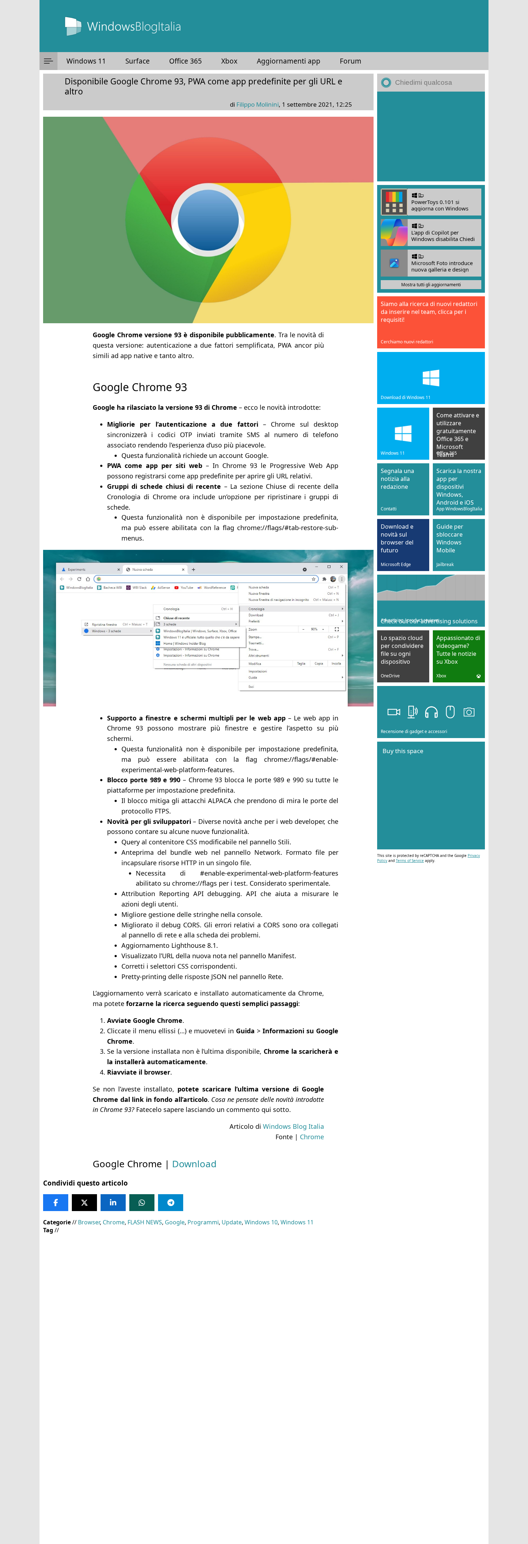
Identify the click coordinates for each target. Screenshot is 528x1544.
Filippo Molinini (257, 104)
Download (194, 1163)
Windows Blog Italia (293, 1126)
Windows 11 (86, 61)
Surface (137, 61)
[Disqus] (208, 1446)
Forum (350, 61)
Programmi (203, 1222)
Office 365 (185, 61)
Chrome (312, 1136)
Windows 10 (261, 1222)
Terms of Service (410, 860)
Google (175, 1222)
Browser (89, 1222)
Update (232, 1222)
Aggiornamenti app (288, 61)
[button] (48, 61)
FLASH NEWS (145, 1222)
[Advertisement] (208, 1291)
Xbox (229, 61)
